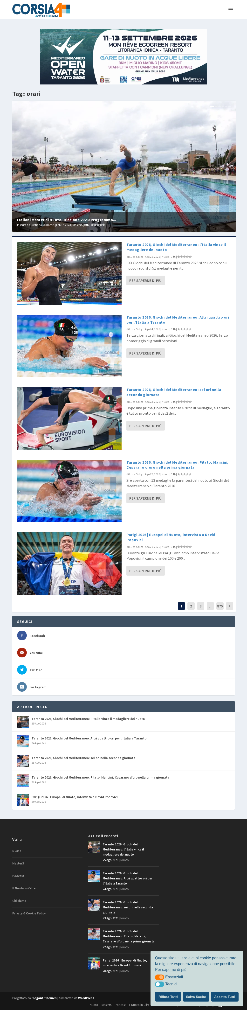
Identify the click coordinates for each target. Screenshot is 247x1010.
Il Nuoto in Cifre (23, 888)
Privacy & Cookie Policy (29, 913)
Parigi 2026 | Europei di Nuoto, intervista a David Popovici (75, 797)
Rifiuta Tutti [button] (168, 997)
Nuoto (165, 256)
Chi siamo (19, 901)
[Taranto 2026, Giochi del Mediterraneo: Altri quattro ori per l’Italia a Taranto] (69, 346)
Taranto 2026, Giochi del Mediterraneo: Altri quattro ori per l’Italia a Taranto (89, 738)
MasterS (77, 225)
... (210, 606)
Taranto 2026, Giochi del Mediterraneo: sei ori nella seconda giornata (83, 758)
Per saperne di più (145, 280)
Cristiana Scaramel (43, 225)
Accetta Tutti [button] (224, 997)
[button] (159, 977)
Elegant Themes (44, 998)
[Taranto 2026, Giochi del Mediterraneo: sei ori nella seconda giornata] (69, 418)
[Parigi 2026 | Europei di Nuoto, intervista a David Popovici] (69, 563)
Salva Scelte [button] (196, 997)
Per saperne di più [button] (170, 970)
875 (220, 606)
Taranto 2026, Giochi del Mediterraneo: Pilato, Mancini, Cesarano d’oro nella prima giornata (177, 465)
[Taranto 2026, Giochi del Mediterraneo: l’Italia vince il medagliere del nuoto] (69, 273)
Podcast (18, 876)
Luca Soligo (136, 256)
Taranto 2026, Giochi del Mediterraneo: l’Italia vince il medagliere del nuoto (88, 719)
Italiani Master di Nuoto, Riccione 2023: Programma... (66, 219)
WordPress (86, 998)
